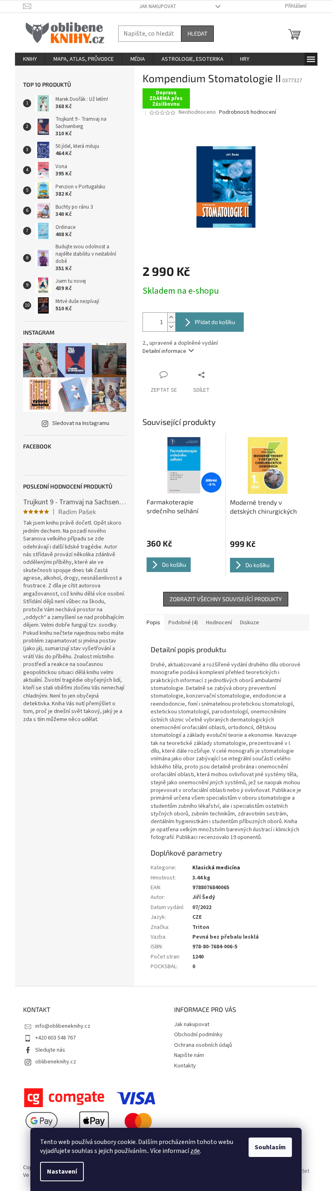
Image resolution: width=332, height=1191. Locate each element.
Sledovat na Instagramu (80, 423)
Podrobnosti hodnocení (247, 112)
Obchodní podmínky (198, 1035)
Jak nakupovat (157, 6)
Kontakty (185, 1066)
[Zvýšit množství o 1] (171, 317)
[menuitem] (30, 59)
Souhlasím (270, 1147)
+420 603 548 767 (55, 1038)
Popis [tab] (153, 623)
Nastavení (62, 1171)
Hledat (197, 33)
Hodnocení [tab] (219, 623)
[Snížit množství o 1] (171, 326)
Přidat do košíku (215, 321)
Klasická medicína (216, 868)
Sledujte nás (50, 1050)
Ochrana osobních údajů (203, 1045)
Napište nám (189, 1055)
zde (195, 1150)
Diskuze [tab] (249, 623)
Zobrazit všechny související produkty (226, 599)
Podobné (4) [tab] (183, 623)
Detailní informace (164, 351)
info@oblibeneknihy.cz (62, 1026)
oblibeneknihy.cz (55, 1062)
